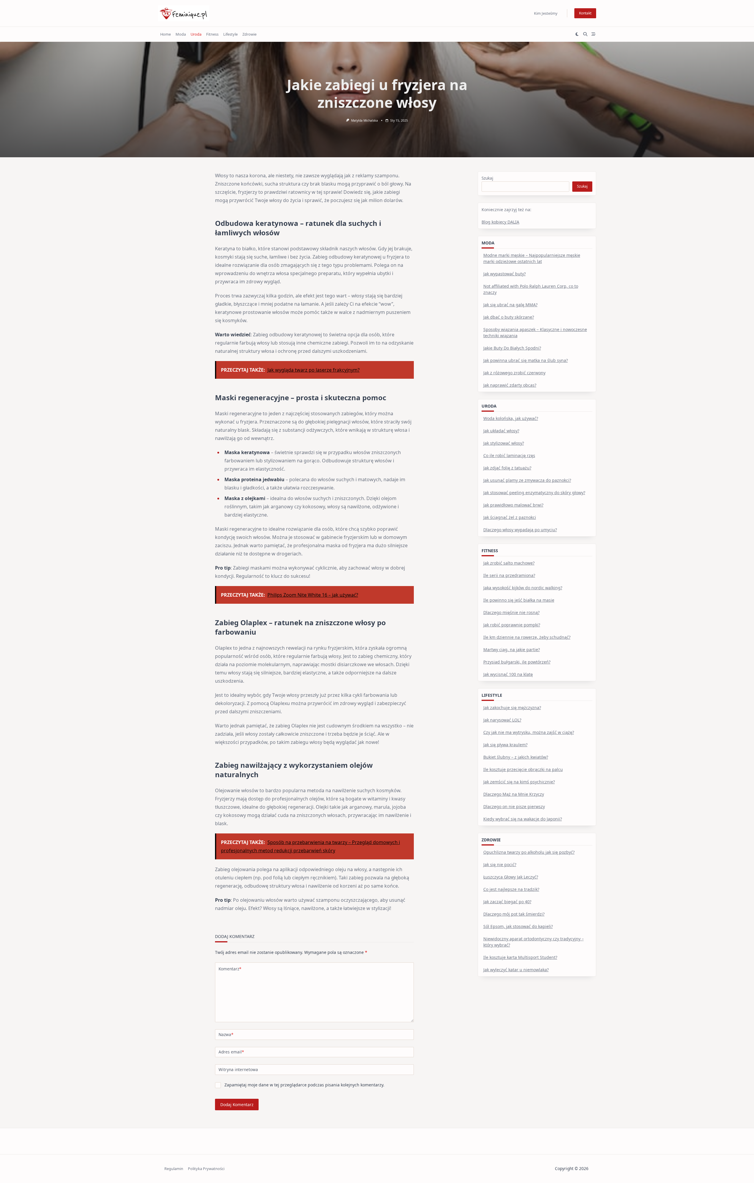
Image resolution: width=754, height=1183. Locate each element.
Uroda (196, 34)
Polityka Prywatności (206, 1168)
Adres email (231, 1052)
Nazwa (226, 1034)
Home (165, 34)
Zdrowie (249, 34)
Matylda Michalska (364, 120)
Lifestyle (230, 34)
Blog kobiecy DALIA (500, 222)
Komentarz (230, 969)
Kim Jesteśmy (546, 13)
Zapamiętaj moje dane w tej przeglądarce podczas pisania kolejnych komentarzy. (304, 1085)
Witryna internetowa (238, 1069)
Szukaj (487, 178)
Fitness (212, 34)
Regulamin (173, 1168)
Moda (181, 34)
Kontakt (585, 13)
